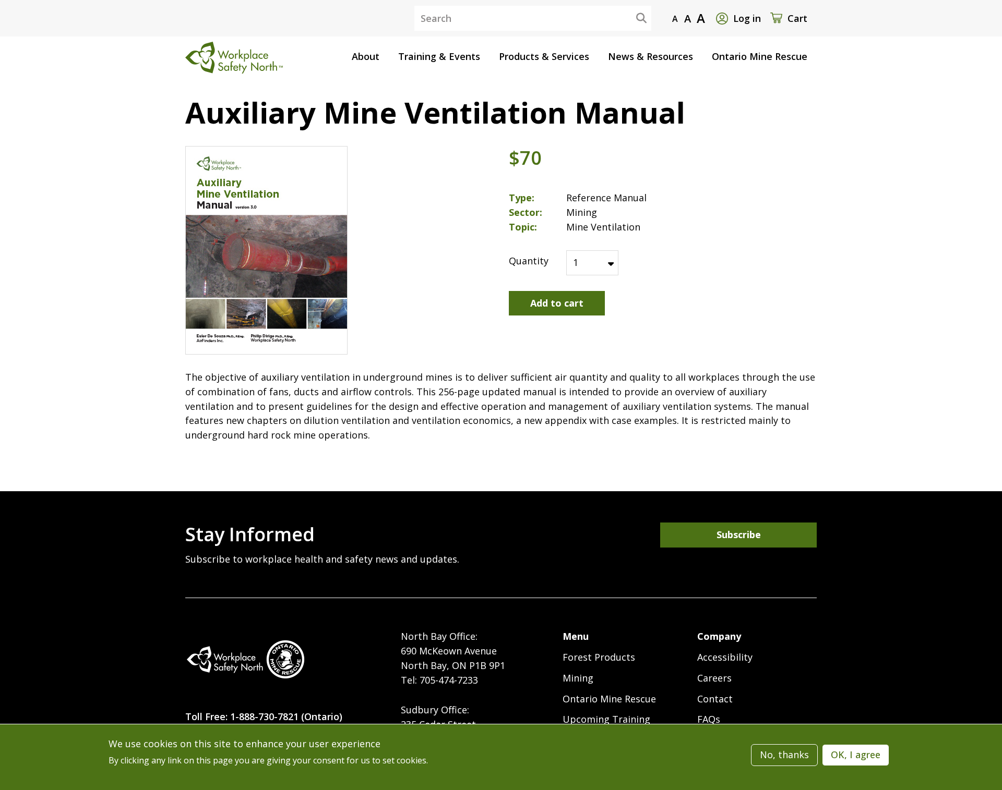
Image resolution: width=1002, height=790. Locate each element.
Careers (714, 678)
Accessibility (725, 657)
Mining (578, 678)
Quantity (528, 260)
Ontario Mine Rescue (609, 698)
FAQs (708, 719)
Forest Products (599, 657)
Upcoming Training (606, 719)
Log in (747, 18)
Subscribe (739, 534)
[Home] (245, 659)
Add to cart (556, 303)
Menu (576, 636)
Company (719, 636)
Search (633, 17)
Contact (715, 698)
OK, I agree (855, 754)
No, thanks (784, 754)
